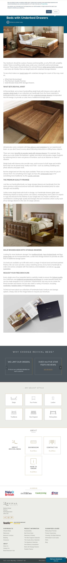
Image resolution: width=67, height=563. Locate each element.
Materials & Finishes (29, 535)
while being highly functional (53, 67)
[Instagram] (8, 517)
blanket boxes (30, 285)
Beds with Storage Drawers (31, 546)
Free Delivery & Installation (31, 544)
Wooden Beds (7, 531)
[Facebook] (5, 517)
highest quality (57, 277)
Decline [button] (56, 11)
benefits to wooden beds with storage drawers (31, 153)
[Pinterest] (11, 517)
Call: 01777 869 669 (9, 560)
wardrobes (7, 285)
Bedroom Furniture (8, 535)
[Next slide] (60, 367)
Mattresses (6, 533)
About (5, 543)
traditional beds (37, 254)
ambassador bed (46, 174)
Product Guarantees (50, 533)
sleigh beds (24, 73)
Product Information (31, 528)
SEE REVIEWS (48, 369)
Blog (46, 542)
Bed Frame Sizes (28, 533)
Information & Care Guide (52, 537)
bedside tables (16, 285)
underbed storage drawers (43, 95)
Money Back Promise (50, 531)
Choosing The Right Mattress (53, 535)
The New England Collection (32, 537)
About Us (5, 546)
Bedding (5, 537)
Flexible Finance (28, 549)
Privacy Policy (44, 4)
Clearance (6, 540)
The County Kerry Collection (31, 540)
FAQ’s (46, 540)
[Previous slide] (6, 367)
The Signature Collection (31, 542)
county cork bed (33, 176)
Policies (42, 560)
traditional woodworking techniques (29, 279)
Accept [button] (48, 11)
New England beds (49, 254)
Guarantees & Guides (52, 528)
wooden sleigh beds (10, 93)
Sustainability (28, 531)
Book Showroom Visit (9, 550)
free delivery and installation (37, 147)
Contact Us (6, 548)
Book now (56, 560)
